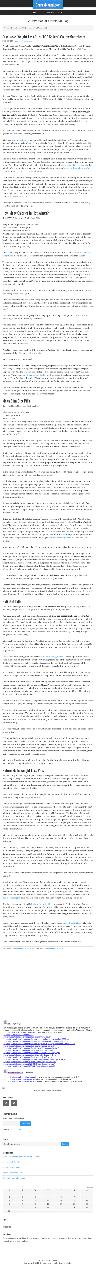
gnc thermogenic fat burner (36, 375)
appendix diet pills (20, 140)
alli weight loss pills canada (13, 1178)
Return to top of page (48, 1260)
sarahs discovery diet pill (12, 1173)
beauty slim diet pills (11, 1167)
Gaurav (17, 41)
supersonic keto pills (11, 1162)
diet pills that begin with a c (61, 537)
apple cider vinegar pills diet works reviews (20, 1156)
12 (48, 1200)
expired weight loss (72, 923)
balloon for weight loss (42, 904)
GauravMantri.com (48, 5)
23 (9, 1207)
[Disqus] (48, 986)
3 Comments (27, 41)
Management (17, 948)
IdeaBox (69, 1263)
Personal (27, 948)
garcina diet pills (72, 165)
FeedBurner (19, 1129)
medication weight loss (52, 656)
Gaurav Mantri (46, 1263)
